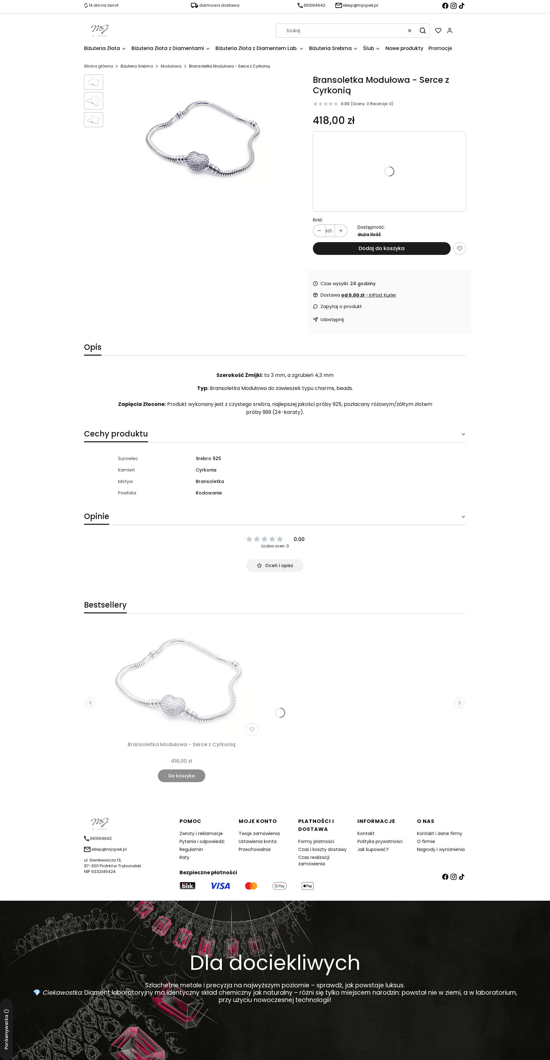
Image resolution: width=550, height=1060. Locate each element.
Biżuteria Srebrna (137, 66)
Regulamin (191, 849)
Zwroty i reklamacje (201, 833)
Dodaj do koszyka (382, 248)
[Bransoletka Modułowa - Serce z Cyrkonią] (181, 681)
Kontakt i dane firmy (439, 833)
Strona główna (98, 66)
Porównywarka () (6, 1029)
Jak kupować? (373, 849)
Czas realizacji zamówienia (313, 860)
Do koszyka (181, 776)
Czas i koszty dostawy (322, 849)
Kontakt (366, 833)
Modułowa (171, 66)
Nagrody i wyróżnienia (441, 849)
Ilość (318, 220)
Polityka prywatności (380, 841)
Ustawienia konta (258, 841)
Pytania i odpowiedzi (202, 841)
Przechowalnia (255, 849)
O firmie (426, 841)
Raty (184, 857)
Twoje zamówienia (259, 833)
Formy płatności (316, 841)
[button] (422, 30)
